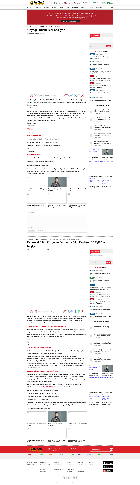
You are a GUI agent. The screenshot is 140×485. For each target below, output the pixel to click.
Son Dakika (30, 7)
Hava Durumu (59, 455)
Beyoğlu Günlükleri (32, 173)
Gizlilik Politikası (64, 483)
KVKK (74, 483)
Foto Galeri (75, 7)
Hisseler (79, 455)
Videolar (83, 7)
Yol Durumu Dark (31, 464)
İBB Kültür (41, 173)
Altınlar (69, 462)
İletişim (58, 483)
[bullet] (49, 231)
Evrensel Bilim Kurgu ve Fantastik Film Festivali (39, 408)
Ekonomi (54, 7)
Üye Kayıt (90, 464)
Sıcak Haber (81, 471)
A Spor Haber (30, 26)
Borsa (29, 455)
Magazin (36, 26)
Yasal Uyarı (87, 483)
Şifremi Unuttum (92, 467)
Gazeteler (99, 7)
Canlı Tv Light (30, 467)
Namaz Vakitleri (38, 455)
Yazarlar (91, 7)
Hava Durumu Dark (32, 462)
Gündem (46, 7)
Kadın (67, 7)
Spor (61, 7)
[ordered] (47, 231)
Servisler (38, 7)
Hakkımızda (53, 483)
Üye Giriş (90, 462)
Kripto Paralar (108, 455)
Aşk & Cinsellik (43, 26)
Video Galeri (81, 464)
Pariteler (88, 455)
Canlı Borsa (56, 462)
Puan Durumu (70, 455)
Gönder (32, 230)
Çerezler (70, 483)
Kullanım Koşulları (80, 483)
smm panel (43, 471)
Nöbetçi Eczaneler (45, 467)
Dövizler (69, 464)
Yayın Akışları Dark (45, 464)
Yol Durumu (97, 455)
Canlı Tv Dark (43, 462)
